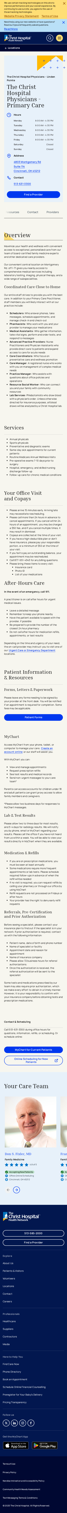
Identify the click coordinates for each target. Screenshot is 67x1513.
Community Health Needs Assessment (21, 1489)
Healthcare (9, 1321)
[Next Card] (16, 1189)
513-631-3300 (26, 184)
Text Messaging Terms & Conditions (20, 1497)
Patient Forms (33, 717)
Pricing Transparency (15, 1402)
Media (6, 1344)
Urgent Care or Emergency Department (32, 650)
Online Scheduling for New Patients (36, 1060)
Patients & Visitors (13, 1270)
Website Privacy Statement (21, 16)
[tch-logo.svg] (18, 38)
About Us (8, 1263)
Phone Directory (12, 1371)
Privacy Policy (9, 1472)
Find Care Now (11, 1364)
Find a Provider (33, 194)
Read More (11, 29)
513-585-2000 (33, 1233)
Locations (14, 47)
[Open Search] (49, 38)
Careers (8, 1302)
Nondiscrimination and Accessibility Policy (23, 1480)
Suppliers (8, 1328)
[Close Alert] (64, 3)
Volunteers (9, 1278)
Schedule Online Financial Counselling (24, 1387)
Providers (53, 212)
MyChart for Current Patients (33, 1050)
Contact (32, 212)
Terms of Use (50, 16)
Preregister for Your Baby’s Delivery (22, 1394)
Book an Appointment (15, 1380)
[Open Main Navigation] (59, 38)
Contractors (10, 1336)
